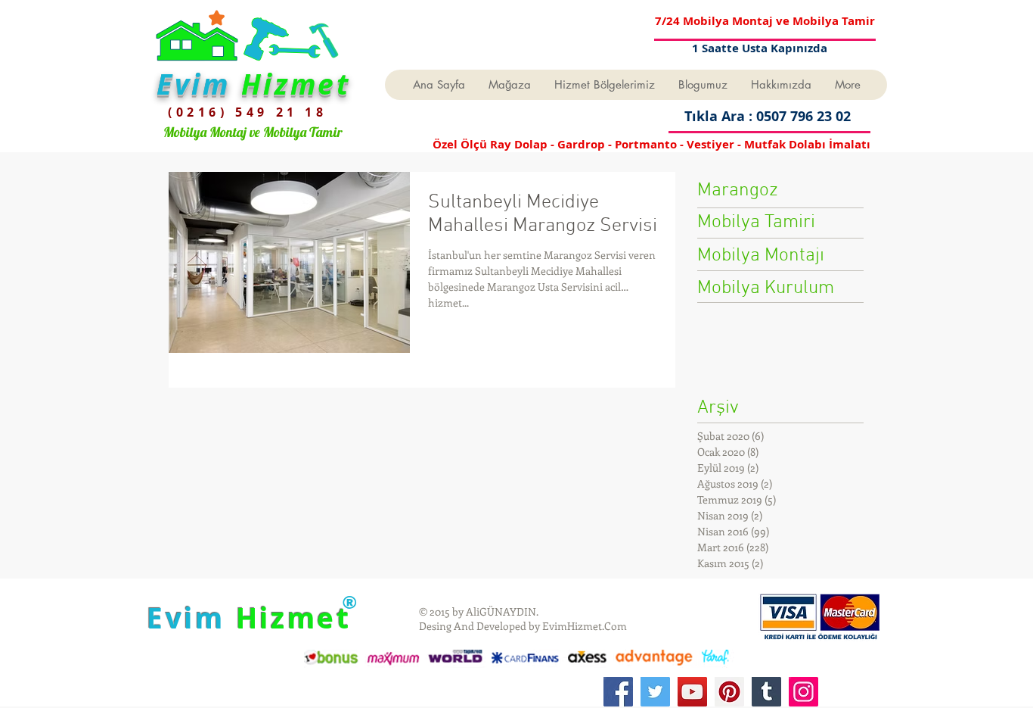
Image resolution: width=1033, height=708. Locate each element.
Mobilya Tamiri (756, 222)
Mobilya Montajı (760, 256)
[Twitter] (655, 691)
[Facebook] (618, 691)
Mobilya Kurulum (765, 288)
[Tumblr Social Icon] (766, 691)
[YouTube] (692, 691)
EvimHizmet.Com (584, 626)
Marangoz (737, 190)
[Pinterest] (729, 691)
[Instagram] (803, 691)
